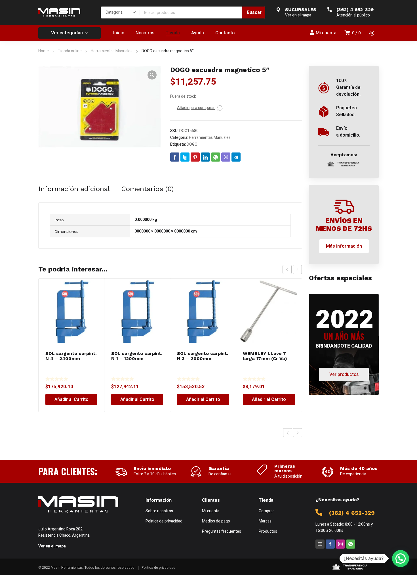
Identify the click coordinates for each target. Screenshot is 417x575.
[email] (320, 544)
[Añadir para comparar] (220, 108)
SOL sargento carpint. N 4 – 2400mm (70, 356)
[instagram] (340, 544)
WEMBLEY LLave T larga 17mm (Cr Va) (265, 356)
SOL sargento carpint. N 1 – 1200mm (136, 356)
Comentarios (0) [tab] (147, 189)
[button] (152, 75)
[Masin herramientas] (59, 12)
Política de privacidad (158, 567)
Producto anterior (287, 432)
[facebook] (330, 544)
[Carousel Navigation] (292, 269)
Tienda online (70, 51)
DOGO (192, 144)
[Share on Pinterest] (195, 157)
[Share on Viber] (225, 157)
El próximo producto (297, 432)
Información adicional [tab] (74, 189)
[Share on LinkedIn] (205, 157)
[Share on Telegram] (236, 157)
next (297, 269)
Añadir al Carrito (71, 399)
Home (43, 51)
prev (287, 269)
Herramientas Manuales (111, 51)
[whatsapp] (350, 544)
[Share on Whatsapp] (215, 157)
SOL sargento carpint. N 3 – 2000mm (202, 356)
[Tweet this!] (184, 157)
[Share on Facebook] (174, 157)
